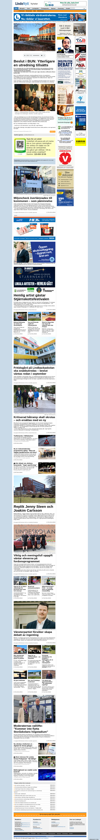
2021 (71, 815)
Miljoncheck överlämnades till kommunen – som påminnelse (33, 199)
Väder (34, 10)
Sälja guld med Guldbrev (42, 838)
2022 (74, 815)
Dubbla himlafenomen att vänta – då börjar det (25, 806)
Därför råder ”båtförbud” (20, 793)
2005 (31, 815)
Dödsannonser (40, 10)
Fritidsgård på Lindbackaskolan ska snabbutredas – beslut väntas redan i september (34, 370)
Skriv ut (53, 131)
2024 (79, 815)
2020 (69, 815)
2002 (24, 815)
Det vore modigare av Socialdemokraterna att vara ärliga (27, 804)
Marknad (53, 8)
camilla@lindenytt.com (29, 134)
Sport (28, 8)
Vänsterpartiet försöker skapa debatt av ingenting (33, 633)
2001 (21, 815)
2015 (56, 815)
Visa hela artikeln (51, 212)
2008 (39, 815)
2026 (84, 815)
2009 (41, 815)
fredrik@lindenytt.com (25, 822)
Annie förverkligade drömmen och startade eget (25, 802)
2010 (44, 815)
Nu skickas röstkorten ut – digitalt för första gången (23, 745)
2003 (26, 815)
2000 (19, 815)
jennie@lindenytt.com (25, 826)
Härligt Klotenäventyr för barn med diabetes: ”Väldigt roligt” (28, 808)
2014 (54, 815)
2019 (66, 815)
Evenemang (61, 8)
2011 (46, 815)
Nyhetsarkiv (22, 10)
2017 (61, 815)
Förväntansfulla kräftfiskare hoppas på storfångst (26, 787)
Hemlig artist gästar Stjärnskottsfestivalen (31, 297)
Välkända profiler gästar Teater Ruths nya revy (25, 795)
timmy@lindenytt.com (19, 830)
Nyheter (16, 10)
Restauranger (29, 10)
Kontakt (68, 8)
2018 (64, 815)
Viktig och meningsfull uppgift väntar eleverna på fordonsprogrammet (33, 558)
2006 (34, 815)
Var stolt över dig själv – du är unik (22, 785)
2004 (29, 815)
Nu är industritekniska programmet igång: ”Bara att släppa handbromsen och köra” (25, 450)
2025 (81, 815)
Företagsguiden (45, 8)
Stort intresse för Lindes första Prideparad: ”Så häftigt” (25, 758)
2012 (49, 815)
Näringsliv (22, 8)
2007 (36, 815)
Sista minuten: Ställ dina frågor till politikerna (25, 797)
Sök (84, 8)
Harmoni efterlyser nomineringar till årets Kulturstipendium (28, 799)
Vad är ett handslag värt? (20, 800)
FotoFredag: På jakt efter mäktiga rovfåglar (24, 789)
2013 (51, 815)
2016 (59, 815)
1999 (16, 815)
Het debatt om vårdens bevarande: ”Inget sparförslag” (25, 464)
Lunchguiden (35, 8)
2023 (76, 815)
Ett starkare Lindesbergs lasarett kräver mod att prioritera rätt (29, 809)
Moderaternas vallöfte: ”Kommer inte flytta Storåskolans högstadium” (31, 728)
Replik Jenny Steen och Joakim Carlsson (33, 508)
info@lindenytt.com (37, 822)
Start (16, 8)
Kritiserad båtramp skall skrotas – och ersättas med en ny (34, 419)
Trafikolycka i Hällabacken (23, 436)
